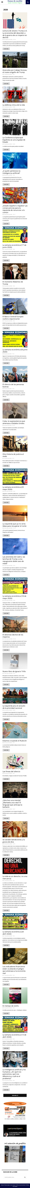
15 (15, 528)
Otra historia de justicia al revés (13, 455)
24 (14, 144)
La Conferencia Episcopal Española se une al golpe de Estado (14, 139)
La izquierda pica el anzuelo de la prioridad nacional (14, 707)
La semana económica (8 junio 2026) (15, 350)
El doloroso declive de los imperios (13, 635)
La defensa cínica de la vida (14, 105)
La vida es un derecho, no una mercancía (15, 877)
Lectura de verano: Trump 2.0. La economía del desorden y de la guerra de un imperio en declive (15, 34)
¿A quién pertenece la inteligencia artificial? (11, 172)
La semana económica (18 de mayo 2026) (14, 597)
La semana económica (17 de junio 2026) (14, 246)
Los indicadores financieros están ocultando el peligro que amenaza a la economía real (14, 969)
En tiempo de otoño (11, 1006)
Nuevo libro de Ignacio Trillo (14, 671)
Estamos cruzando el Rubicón (15, 740)
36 (14, 107)
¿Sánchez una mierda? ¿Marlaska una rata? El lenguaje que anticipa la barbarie (12, 803)
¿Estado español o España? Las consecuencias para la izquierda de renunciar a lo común (15, 209)
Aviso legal (12, 1185)
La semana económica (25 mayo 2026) (13, 488)
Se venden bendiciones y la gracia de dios (14, 840)
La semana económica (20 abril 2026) (13, 932)
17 (14, 214)
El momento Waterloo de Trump (13, 283)
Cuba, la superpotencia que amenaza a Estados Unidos (14, 422)
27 (14, 809)
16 (14, 425)
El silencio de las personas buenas (13, 385)
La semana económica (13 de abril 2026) (14, 1036)
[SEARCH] (25, 1177)
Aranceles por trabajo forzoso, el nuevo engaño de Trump (15, 71)
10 (15, 39)
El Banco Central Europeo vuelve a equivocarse (13, 317)
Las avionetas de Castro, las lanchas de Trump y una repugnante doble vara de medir (14, 560)
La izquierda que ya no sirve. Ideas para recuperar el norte (14, 525)
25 (14, 710)
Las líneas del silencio (11, 771)
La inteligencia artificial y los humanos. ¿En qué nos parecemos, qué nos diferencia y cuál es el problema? (14, 1074)
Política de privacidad (20, 1185)
